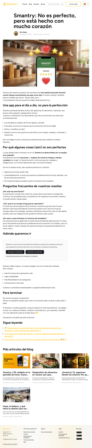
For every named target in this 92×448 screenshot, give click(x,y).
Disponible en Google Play (34, 252)
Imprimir (60, 432)
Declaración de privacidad (62, 434)
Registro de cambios (29, 432)
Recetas (36, 4)
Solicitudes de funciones (28, 436)
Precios (24, 4)
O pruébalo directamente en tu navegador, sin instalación (22, 256)
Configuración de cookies (10, 444)
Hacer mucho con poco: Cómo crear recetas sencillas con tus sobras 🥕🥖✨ (35, 339)
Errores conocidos (29, 440)
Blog (30, 4)
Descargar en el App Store (15, 252)
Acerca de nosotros (46, 432)
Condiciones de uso (64, 437)
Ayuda (43, 4)
